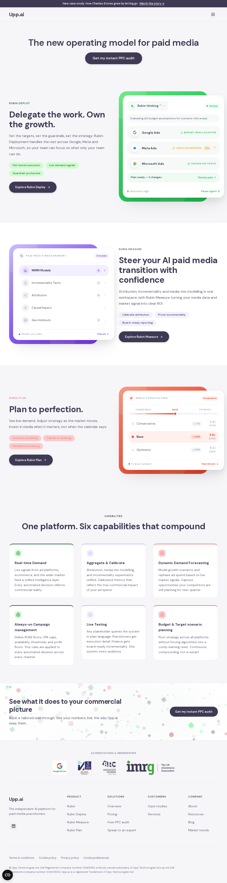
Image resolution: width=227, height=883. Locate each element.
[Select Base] (175, 413)
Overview (114, 806)
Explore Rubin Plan (28, 460)
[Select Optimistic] (205, 414)
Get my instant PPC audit (114, 58)
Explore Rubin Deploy (30, 187)
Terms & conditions (21, 858)
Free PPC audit (118, 822)
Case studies (157, 806)
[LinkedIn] (13, 826)
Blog (191, 822)
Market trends (198, 830)
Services (154, 814)
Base (175, 409)
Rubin (71, 806)
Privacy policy (70, 858)
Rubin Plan (74, 830)
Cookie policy (48, 858)
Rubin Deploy (76, 814)
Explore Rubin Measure (141, 337)
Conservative (143, 409)
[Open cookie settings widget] (7, 875)
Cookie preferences (96, 858)
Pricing (112, 814)
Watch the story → (151, 3)
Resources (196, 814)
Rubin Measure (78, 822)
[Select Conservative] (144, 414)
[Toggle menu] (213, 14)
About (192, 806)
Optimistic (205, 409)
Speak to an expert (122, 830)
